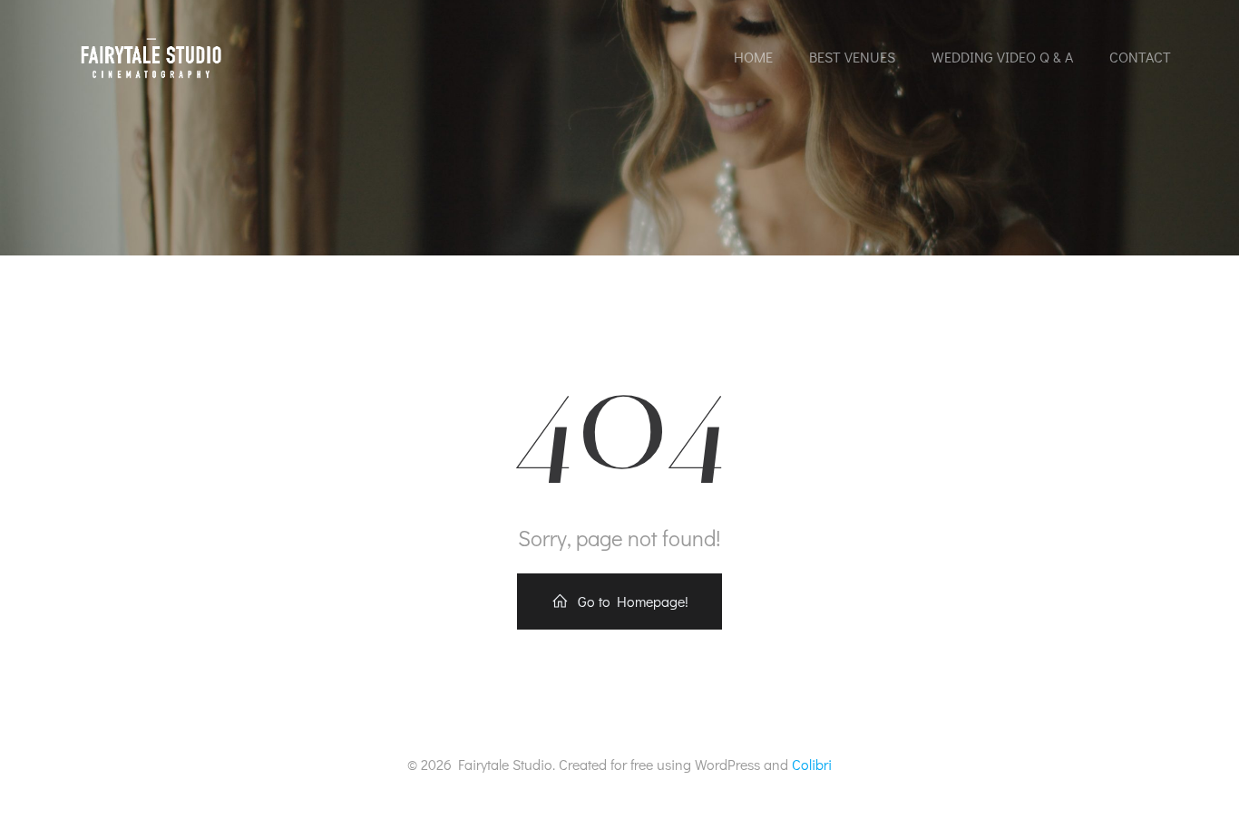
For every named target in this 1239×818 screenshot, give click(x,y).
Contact (1140, 56)
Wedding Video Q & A (1002, 56)
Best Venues (852, 56)
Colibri (812, 764)
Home (753, 56)
